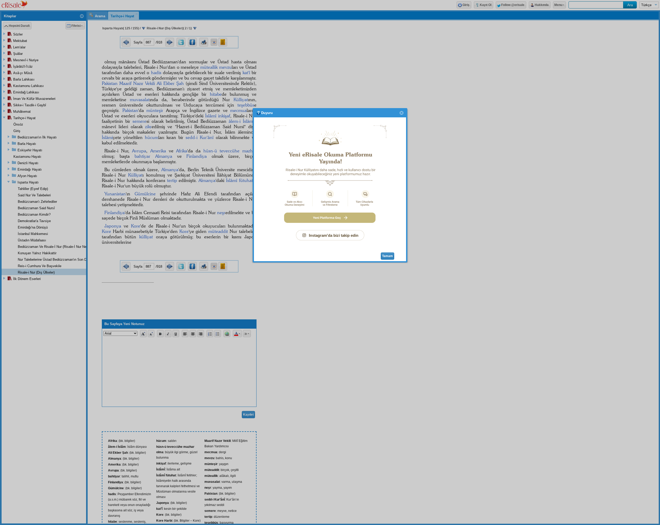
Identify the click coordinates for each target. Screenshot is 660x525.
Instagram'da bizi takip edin (333, 235)
